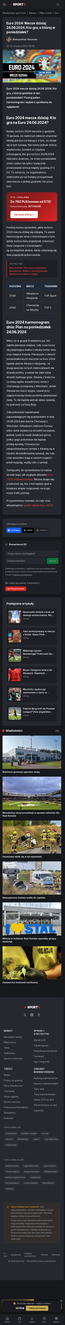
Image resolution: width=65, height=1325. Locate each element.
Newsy (32, 13)
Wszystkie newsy (13, 1037)
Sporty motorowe (13, 1058)
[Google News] (39, 1015)
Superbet (39, 1110)
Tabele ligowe (41, 1045)
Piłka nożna (46, 13)
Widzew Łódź (50, 1171)
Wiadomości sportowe (14, 13)
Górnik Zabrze (12, 1171)
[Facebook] (32, 1015)
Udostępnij (15, 530)
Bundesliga (23, 1139)
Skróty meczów (12, 1102)
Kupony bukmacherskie (46, 1083)
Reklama (56, 1255)
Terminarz (39, 1056)
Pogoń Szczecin (31, 1171)
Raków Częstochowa (15, 1177)
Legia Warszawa (31, 1166)
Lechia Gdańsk (31, 1183)
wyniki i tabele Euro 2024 (38, 505)
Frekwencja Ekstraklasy (16, 1107)
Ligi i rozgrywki (42, 1061)
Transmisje (9, 1091)
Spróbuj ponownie (15, 588)
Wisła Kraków (12, 1166)
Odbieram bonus (37, 1308)
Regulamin (16, 1255)
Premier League (29, 1133)
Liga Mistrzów (51, 1139)
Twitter (30, 530)
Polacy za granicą (13, 1080)
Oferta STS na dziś (44, 1099)
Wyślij (52, 560)
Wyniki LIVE (40, 1040)
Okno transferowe (13, 1085)
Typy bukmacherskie (44, 1094)
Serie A (9, 1139)
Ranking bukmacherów (46, 1078)
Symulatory (10, 1112)
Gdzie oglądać (11, 1096)
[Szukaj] (58, 4)
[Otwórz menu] (4, 4)
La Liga (45, 1133)
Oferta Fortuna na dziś (45, 1105)
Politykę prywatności (22, 575)
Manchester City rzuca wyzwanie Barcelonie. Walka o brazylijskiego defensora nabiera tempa (28, 270)
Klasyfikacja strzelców (45, 1051)
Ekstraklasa (11, 1133)
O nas (5, 1254)
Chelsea (9, 1189)
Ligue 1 (36, 1139)
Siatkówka (9, 1053)
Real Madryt (48, 1183)
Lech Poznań (50, 1166)
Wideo (7, 1075)
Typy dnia (39, 1089)
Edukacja (8, 1118)
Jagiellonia (35, 1177)
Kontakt (44, 1255)
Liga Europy (11, 1145)
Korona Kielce (12, 1183)
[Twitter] (25, 1015)
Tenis (6, 1047)
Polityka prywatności (30, 1254)
